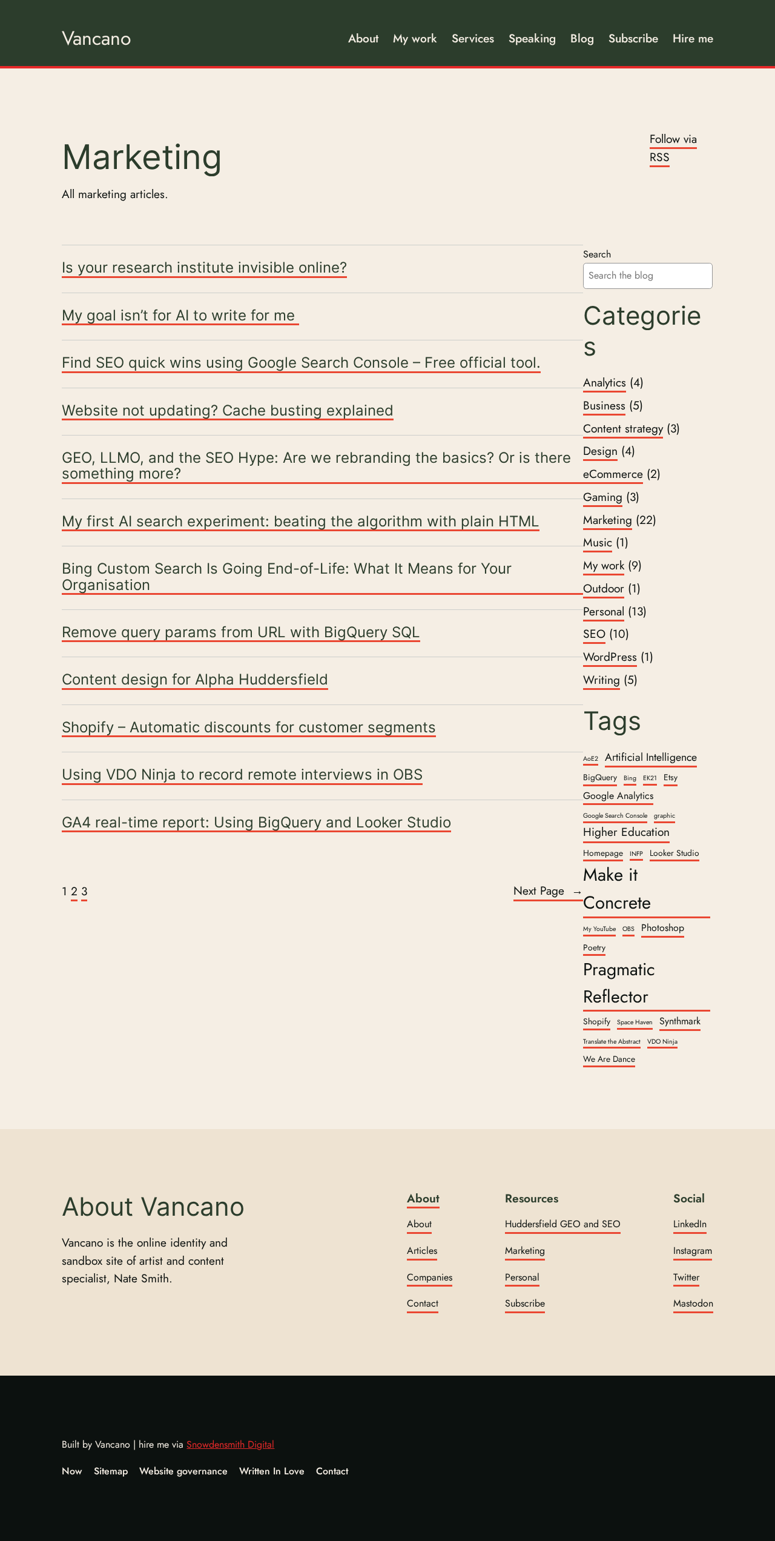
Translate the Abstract (612, 1041)
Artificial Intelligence (651, 757)
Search (597, 254)
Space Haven (635, 1022)
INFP (636, 853)
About (423, 1198)
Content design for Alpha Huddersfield (195, 680)
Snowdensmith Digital (230, 1444)
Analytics (604, 382)
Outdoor (603, 588)
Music (597, 542)
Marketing (607, 519)
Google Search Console (615, 815)
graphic (664, 815)
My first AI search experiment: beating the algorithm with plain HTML (300, 522)
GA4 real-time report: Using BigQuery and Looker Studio (256, 823)
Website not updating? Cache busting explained (228, 411)
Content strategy (623, 428)
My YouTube (599, 928)
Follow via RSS (673, 147)
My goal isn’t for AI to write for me (180, 316)
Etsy (671, 777)
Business (604, 405)
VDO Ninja (662, 1041)
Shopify (596, 1021)
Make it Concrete (617, 888)
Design (600, 450)
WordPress (610, 656)
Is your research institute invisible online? (204, 268)
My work (603, 565)
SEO (594, 633)
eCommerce (613, 473)
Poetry (594, 947)
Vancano (96, 38)
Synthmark (680, 1021)
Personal (603, 611)
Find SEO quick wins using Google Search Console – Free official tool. (301, 363)
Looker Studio (674, 853)
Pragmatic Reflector (619, 982)
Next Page (548, 890)
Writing (601, 679)
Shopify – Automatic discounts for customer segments (249, 728)
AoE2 (590, 758)
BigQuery (600, 777)
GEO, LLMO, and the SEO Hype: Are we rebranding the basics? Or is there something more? (316, 466)
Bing (630, 778)
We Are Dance (609, 1059)
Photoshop (662, 928)
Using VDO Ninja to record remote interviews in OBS (242, 775)
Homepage (603, 853)
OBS (628, 928)
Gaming (602, 496)
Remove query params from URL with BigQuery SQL (241, 633)
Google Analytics (618, 796)
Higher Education (626, 832)
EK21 (650, 778)
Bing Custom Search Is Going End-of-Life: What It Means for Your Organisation (287, 577)
